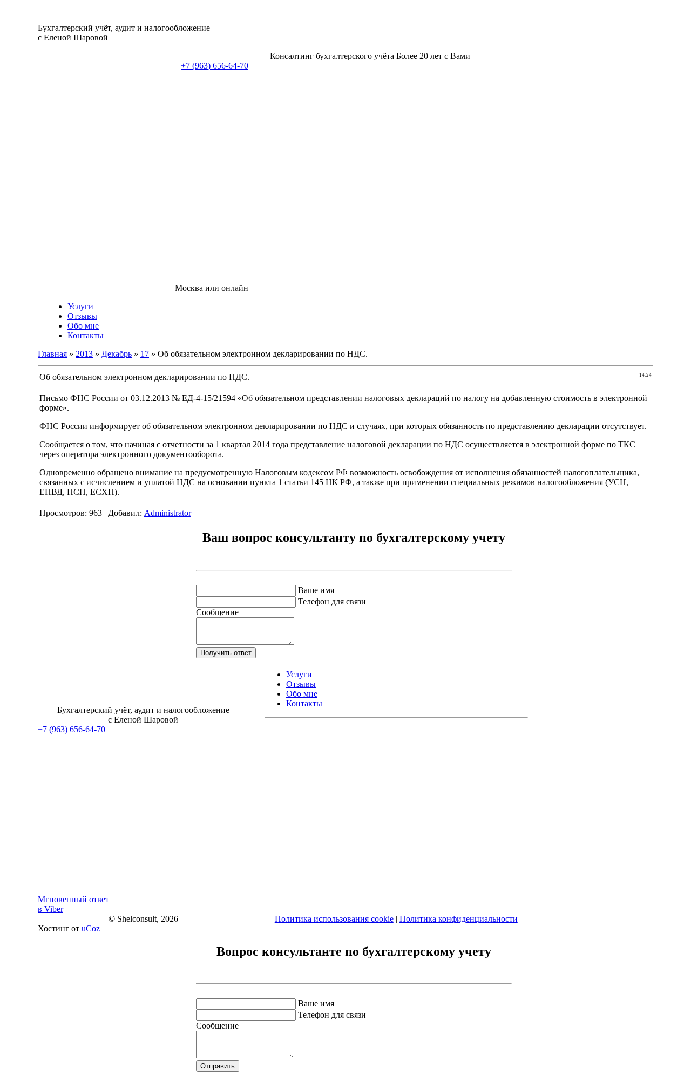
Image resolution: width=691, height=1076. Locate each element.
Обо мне (83, 325)
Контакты (85, 335)
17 (144, 353)
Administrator (167, 512)
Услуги (80, 306)
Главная (52, 353)
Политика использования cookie (334, 918)
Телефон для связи (332, 601)
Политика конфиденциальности (458, 918)
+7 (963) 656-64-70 (214, 65)
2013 (84, 353)
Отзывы (82, 316)
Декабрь (116, 353)
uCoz (91, 928)
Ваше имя (316, 590)
